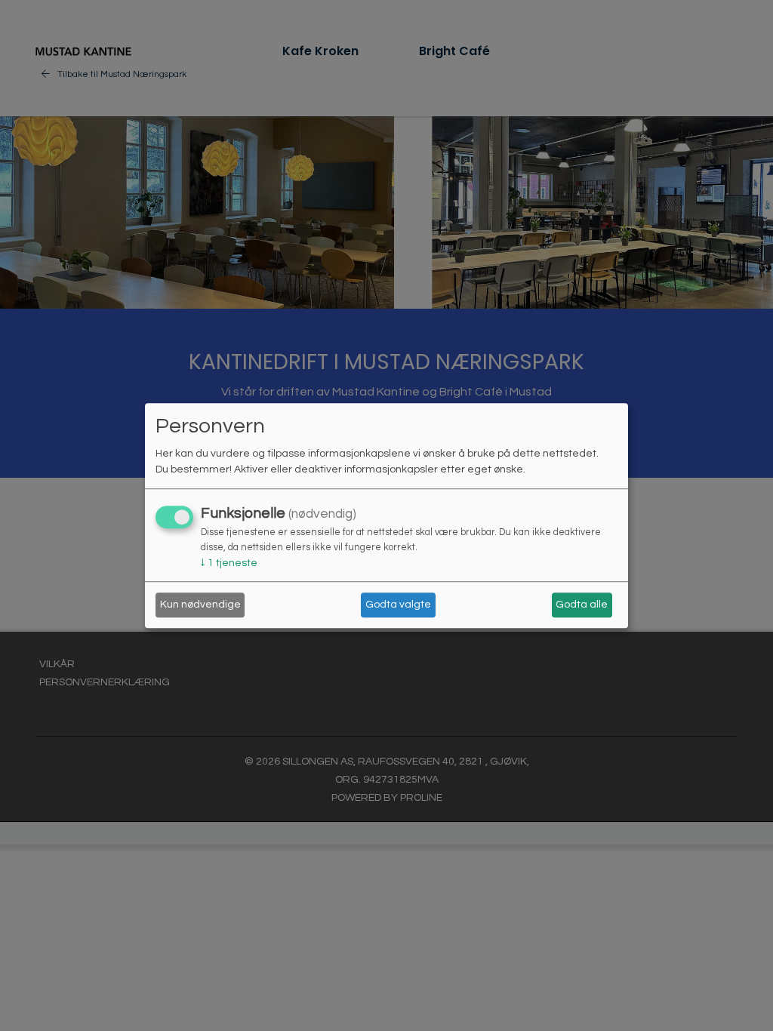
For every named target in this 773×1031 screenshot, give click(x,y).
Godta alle (582, 604)
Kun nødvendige (200, 604)
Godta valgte (398, 604)
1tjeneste (229, 564)
